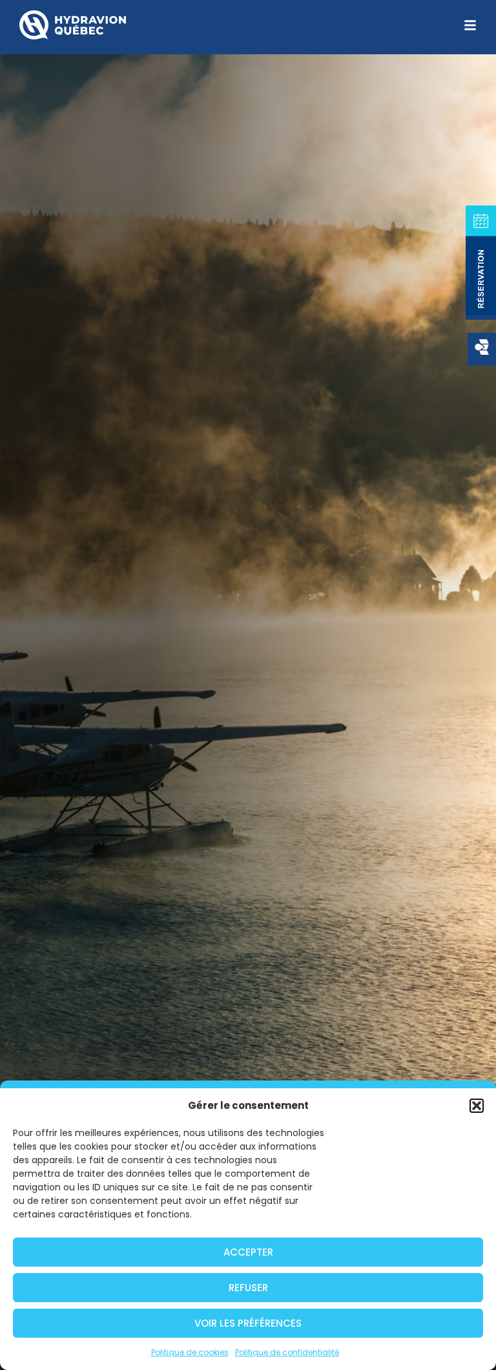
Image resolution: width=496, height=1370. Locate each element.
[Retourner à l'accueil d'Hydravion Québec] (72, 24)
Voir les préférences (248, 1323)
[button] (476, 1105)
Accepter (248, 1252)
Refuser (248, 1287)
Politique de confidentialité (287, 1352)
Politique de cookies (190, 1352)
